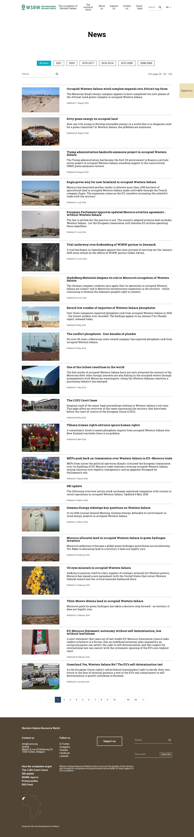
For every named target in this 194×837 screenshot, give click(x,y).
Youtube (63, 750)
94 (135, 700)
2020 (72, 63)
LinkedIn (64, 756)
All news (43, 63)
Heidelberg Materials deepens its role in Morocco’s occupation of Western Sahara (118, 279)
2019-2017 (88, 63)
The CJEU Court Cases (82, 400)
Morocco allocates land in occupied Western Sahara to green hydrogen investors (116, 539)
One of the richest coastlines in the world (95, 367)
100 (170, 74)
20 (160, 74)
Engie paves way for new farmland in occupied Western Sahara (111, 182)
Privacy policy (30, 781)
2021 (59, 63)
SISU (32, 826)
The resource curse (88, 7)
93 (128, 700)
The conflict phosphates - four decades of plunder (101, 334)
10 (114, 700)
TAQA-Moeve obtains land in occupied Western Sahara (105, 601)
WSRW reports (30, 777)
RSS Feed (27, 784)
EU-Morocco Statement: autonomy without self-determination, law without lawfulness (114, 632)
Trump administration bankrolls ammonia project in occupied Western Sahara (117, 153)
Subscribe (166, 754)
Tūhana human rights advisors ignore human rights (103, 425)
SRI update (74, 486)
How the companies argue (37, 766)
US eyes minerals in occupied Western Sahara (99, 568)
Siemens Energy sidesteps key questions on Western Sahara (109, 508)
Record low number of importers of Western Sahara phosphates (111, 308)
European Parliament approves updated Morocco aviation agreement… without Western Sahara (116, 213)
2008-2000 (146, 63)
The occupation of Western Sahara (68, 7)
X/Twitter (64, 743)
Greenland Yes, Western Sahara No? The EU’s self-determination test (115, 664)
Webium (55, 826)
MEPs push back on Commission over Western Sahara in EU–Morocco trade (119, 458)
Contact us (127, 7)
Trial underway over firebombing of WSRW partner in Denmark (111, 244)
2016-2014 (107, 63)
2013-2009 (127, 63)
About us (102, 7)
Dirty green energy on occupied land (92, 119)
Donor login (139, 7)
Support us (186, 90)
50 (164, 74)
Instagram (64, 747)
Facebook (64, 753)
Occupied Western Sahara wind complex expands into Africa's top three (117, 89)
